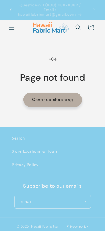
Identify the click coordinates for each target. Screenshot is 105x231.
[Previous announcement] (10, 9)
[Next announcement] (94, 9)
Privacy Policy (25, 164)
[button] (11, 27)
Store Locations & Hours (35, 151)
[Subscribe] (84, 202)
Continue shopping (52, 99)
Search (18, 138)
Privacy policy (77, 226)
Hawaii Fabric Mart (45, 226)
